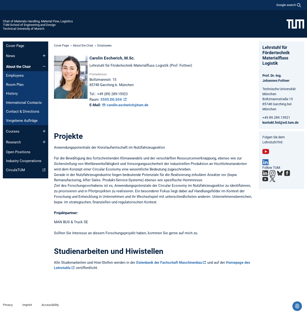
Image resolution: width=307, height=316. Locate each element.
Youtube (265, 151)
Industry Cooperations (23, 161)
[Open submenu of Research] (44, 142)
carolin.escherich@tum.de (127, 105)
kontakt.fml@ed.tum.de (280, 122)
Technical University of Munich (23, 28)
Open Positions (18, 152)
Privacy (8, 305)
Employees (15, 75)
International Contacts (24, 102)
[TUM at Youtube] (265, 179)
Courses (12, 131)
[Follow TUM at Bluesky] (280, 173)
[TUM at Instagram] (272, 173)
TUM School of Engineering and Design (29, 25)
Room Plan (15, 84)
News (10, 56)
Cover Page (15, 46)
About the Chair (18, 66)
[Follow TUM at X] (272, 179)
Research (13, 142)
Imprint (27, 305)
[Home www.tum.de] (295, 24)
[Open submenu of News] (44, 56)
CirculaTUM (15, 170)
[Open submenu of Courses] (44, 131)
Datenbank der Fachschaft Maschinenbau (169, 262)
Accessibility (50, 305)
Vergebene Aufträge (22, 120)
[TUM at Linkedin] (265, 173)
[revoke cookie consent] (297, 306)
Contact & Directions (22, 111)
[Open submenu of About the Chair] (44, 66)
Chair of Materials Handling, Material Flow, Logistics (38, 21)
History (12, 93)
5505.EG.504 (111, 99)
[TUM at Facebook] (287, 173)
